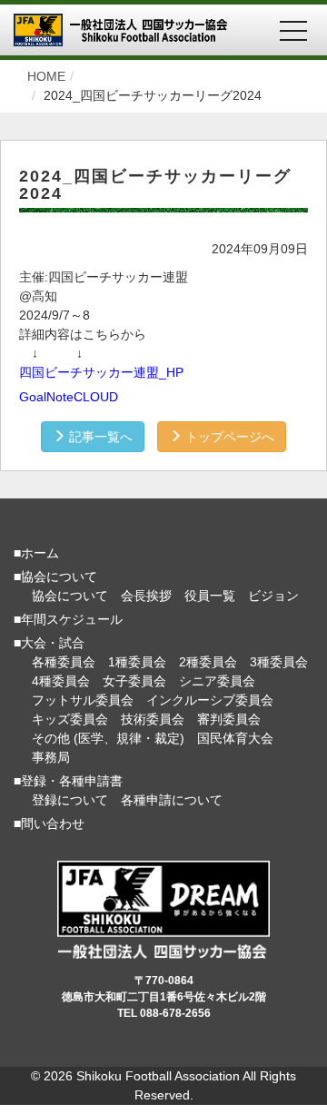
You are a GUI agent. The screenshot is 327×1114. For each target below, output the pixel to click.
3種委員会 (279, 662)
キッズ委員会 (70, 719)
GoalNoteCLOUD (68, 396)
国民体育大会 (235, 738)
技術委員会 (152, 719)
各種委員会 (63, 662)
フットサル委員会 (83, 700)
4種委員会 (61, 681)
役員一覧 (209, 595)
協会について (70, 595)
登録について (70, 800)
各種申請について (172, 800)
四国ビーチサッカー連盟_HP (101, 372)
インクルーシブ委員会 (209, 700)
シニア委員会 (217, 681)
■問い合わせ (49, 823)
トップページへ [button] (228, 436)
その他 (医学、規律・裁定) (108, 738)
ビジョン (273, 595)
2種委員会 (208, 662)
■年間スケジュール (68, 619)
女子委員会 (134, 681)
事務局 (51, 757)
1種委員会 (137, 662)
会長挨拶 (146, 595)
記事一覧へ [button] (99, 436)
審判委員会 (229, 719)
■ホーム (36, 553)
